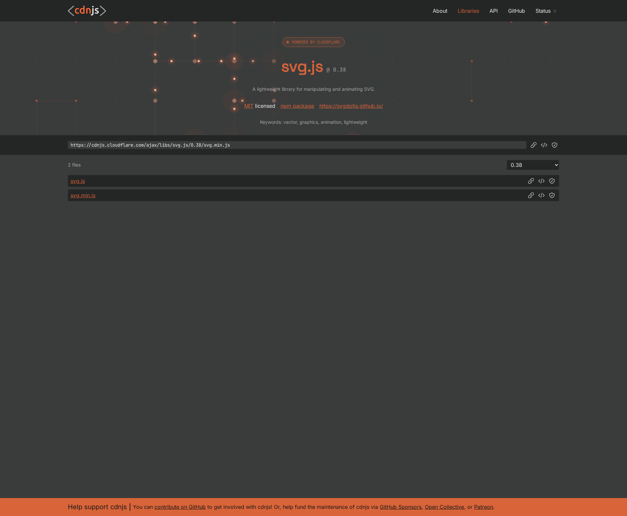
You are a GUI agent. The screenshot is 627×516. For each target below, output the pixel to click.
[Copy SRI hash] (554, 145)
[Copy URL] (533, 145)
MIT (248, 106)
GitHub (516, 11)
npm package (297, 106)
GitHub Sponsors (401, 507)
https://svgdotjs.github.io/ (351, 106)
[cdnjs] (87, 11)
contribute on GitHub (180, 507)
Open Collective (444, 507)
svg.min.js (83, 195)
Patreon (483, 507)
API (494, 11)
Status (543, 11)
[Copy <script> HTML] (544, 145)
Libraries (468, 11)
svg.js (78, 181)
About (440, 11)
